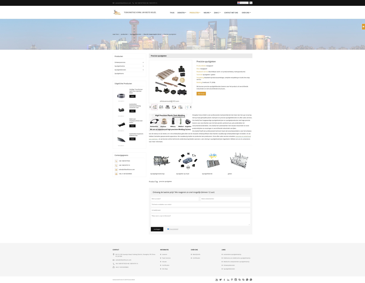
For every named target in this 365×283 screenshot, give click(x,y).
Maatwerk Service (203, 72)
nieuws (164, 262)
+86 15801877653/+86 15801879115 (146, 3)
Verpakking (200, 77)
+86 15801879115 (124, 165)
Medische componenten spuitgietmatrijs (236, 262)
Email (201, 93)
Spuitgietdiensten (135, 34)
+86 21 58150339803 (125, 174)
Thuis (172, 13)
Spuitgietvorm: (119, 73)
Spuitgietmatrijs (120, 66)
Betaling (199, 82)
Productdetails (201, 66)
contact (116, 250)
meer (132, 96)
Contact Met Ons (231, 13)
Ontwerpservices (120, 62)
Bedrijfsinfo (196, 254)
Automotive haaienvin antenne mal (136, 134)
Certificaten (165, 265)
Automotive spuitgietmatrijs (232, 254)
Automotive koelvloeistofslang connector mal (135, 105)
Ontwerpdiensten (229, 265)
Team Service (166, 258)
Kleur (198, 69)
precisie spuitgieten (165, 181)
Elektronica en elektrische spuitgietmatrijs (237, 258)
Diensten (181, 13)
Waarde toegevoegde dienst (152, 34)
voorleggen (157, 229)
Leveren (164, 254)
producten (124, 34)
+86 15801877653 (124, 161)
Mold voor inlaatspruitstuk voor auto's (136, 120)
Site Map (165, 269)
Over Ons (245, 13)
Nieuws (206, 13)
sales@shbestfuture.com (123, 3)
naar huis (116, 34)
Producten (194, 13)
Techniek (200, 75)
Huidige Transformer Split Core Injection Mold (136, 91)
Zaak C (216, 13)
